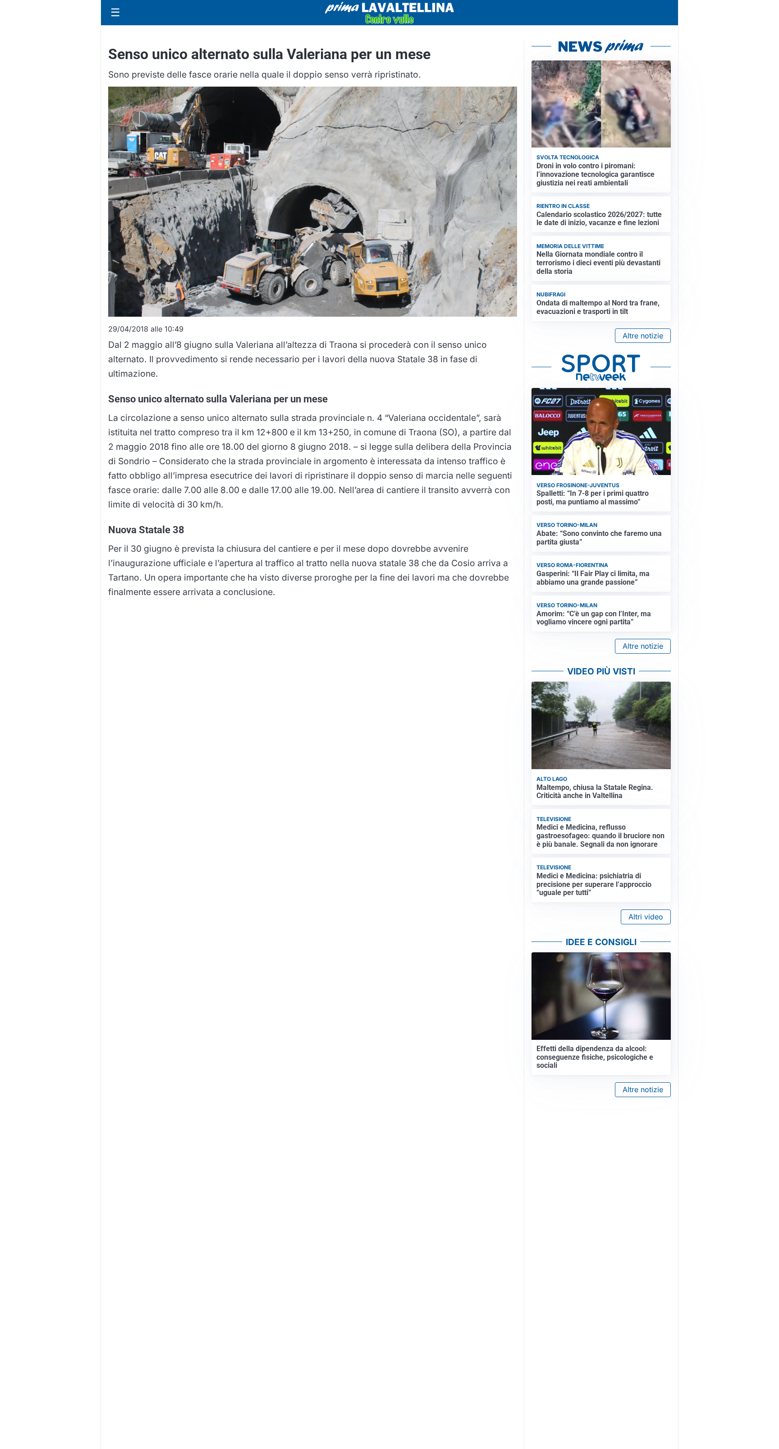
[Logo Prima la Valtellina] (389, 12)
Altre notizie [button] (643, 335)
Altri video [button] (645, 916)
